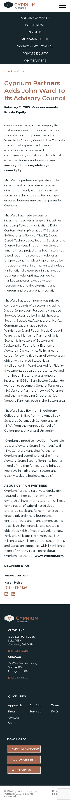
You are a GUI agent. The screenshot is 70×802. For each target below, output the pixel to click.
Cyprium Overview (25, 749)
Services (35, 711)
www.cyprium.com (49, 555)
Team (55, 705)
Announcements (35, 17)
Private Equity (35, 53)
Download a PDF (17, 565)
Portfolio (35, 705)
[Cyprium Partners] (21, 622)
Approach (15, 705)
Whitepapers (35, 60)
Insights (35, 32)
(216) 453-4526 (15, 587)
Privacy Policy (56, 792)
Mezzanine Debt (35, 39)
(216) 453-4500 (18, 651)
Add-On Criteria (23, 759)
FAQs (55, 711)
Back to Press (15, 71)
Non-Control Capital (35, 46)
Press (11, 711)
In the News (35, 25)
